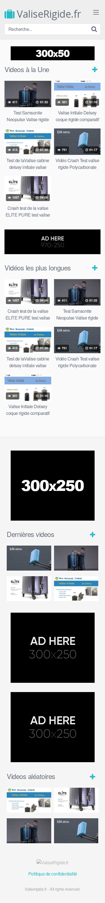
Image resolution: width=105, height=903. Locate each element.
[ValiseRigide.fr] (52, 862)
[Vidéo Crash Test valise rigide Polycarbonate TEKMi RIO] (29, 558)
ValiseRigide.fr (48, 14)
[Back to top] (95, 890)
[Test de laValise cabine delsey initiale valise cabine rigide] (76, 588)
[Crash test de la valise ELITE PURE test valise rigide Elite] (29, 588)
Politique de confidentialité (52, 873)
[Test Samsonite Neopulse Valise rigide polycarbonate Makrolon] (76, 558)
